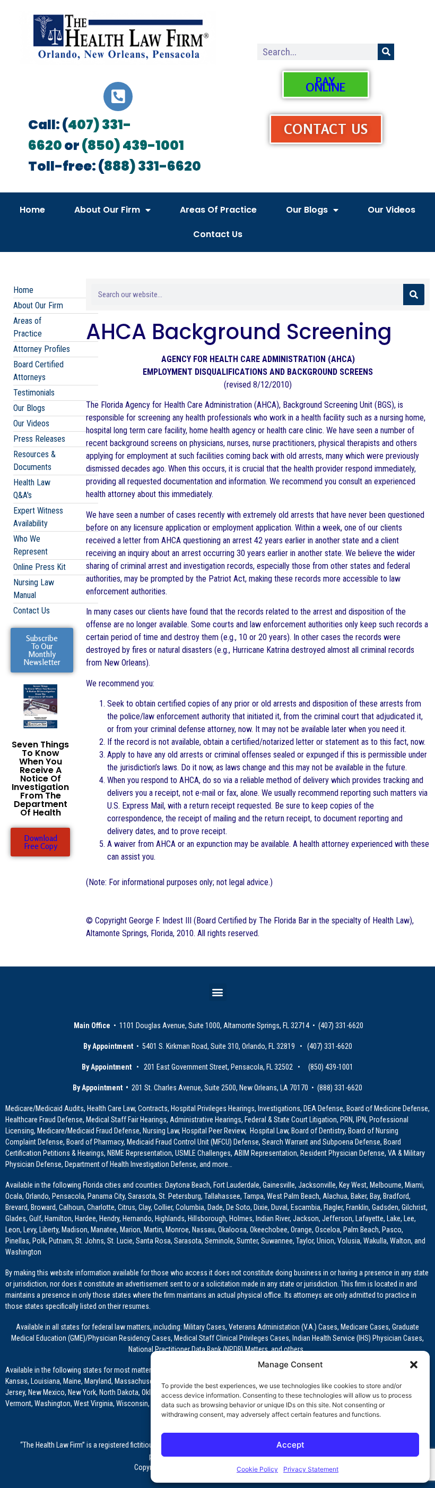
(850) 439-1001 (133, 145)
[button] (413, 1364)
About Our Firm (107, 210)
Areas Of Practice (218, 210)
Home (32, 210)
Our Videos (391, 210)
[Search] (386, 52)
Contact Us (217, 234)
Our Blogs (307, 210)
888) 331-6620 (152, 166)
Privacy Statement (310, 1469)
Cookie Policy (257, 1469)
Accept (290, 1445)
